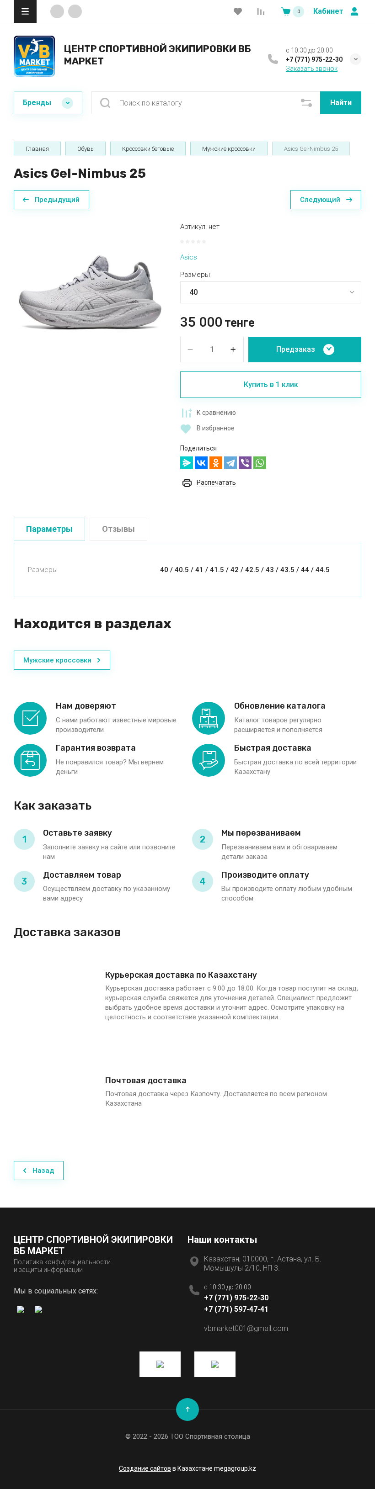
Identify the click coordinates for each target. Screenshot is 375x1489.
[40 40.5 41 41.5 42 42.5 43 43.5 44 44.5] (270, 292)
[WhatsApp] (259, 462)
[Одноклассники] (215, 462)
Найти (341, 102)
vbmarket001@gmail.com (246, 1328)
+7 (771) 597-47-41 (236, 1309)
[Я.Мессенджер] (186, 462)
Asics (188, 257)
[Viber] (245, 462)
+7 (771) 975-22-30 (314, 59)
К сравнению (216, 412)
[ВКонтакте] (201, 462)
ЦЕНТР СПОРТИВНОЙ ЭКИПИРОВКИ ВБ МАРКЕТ (157, 54)
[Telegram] (230, 462)
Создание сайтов (145, 1468)
